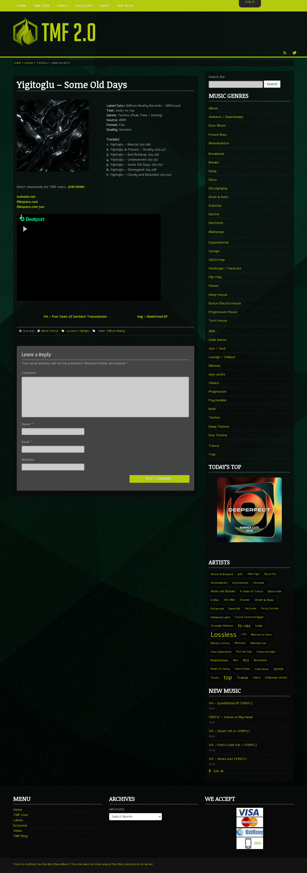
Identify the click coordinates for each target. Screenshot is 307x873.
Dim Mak (229, 600)
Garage (214, 251)
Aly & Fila (270, 574)
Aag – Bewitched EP (152, 316)
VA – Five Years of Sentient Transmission (75, 316)
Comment (29, 373)
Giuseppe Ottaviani (222, 626)
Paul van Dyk (244, 651)
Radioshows (219, 660)
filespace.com (27, 201)
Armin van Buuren (223, 591)
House (213, 285)
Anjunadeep (240, 583)
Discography (218, 188)
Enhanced (217, 609)
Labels (18, 820)
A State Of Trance (251, 591)
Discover (245, 600)
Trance (214, 445)
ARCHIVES (116, 809)
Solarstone (262, 669)
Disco (213, 179)
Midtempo (216, 232)
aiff (240, 574)
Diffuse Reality (116, 331)
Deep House (218, 294)
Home (17, 63)
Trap (212, 454)
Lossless (72, 331)
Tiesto (215, 678)
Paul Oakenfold (221, 652)
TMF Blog (20, 836)
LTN (243, 634)
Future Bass (218, 134)
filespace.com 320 (30, 206)
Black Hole (275, 591)
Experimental (218, 242)
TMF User (20, 815)
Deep (213, 171)
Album (28, 63)
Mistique (240, 643)
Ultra (256, 677)
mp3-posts (217, 374)
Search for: (217, 77)
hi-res (244, 626)
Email (27, 442)
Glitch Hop (217, 259)
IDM (212, 331)
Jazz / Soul (217, 348)
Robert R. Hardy (220, 669)
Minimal (214, 365)
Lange (259, 626)
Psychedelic (218, 400)
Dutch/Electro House (225, 303)
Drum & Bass (218, 197)
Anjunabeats (219, 583)
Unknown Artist (276, 677)
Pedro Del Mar (266, 652)
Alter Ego (253, 574)
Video (17, 830)
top (228, 678)
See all (218, 771)
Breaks (214, 162)
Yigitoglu (84, 331)
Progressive (217, 391)
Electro (214, 214)
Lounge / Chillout (222, 357)
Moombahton (219, 143)
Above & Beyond (222, 574)
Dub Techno (218, 435)
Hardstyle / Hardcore (225, 268)
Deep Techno (219, 426)
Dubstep (215, 205)
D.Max (215, 600)
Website (28, 459)
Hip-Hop (215, 277)
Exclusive (250, 608)
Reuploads (260, 660)
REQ (246, 660)
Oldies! (214, 383)
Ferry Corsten (270, 608)
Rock (212, 409)
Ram (235, 660)
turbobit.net (26, 196)
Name (27, 424)
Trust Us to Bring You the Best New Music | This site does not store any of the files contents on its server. (83, 864)
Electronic (216, 223)
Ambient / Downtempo (226, 117)
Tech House (218, 320)
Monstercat (258, 643)
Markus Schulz (220, 643)
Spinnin (278, 669)
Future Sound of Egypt (249, 617)
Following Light (220, 617)
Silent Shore (242, 669)
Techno (54, 331)
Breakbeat (216, 153)
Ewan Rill (234, 609)
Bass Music (217, 125)
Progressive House (223, 312)
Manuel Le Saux (261, 634)
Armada (258, 583)
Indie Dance (217, 340)
